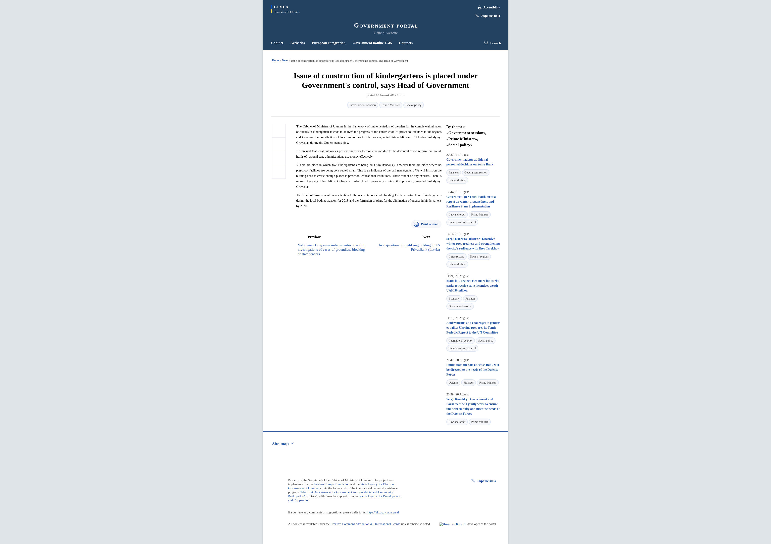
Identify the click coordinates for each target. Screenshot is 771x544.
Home (275, 60)
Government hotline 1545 (372, 43)
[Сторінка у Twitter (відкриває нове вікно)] (474, 42)
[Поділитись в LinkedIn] (279, 172)
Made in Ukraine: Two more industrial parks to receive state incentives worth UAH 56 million (472, 285)
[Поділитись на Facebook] (279, 131)
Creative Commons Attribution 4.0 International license (365, 524)
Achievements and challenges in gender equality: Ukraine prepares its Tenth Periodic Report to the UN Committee (473, 327)
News (285, 60)
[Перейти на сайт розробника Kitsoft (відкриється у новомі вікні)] (452, 527)
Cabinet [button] (277, 43)
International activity (460, 340)
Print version (430, 224)
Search (495, 43)
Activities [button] (297, 43)
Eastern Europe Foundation (332, 484)
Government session (363, 105)
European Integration (329, 43)
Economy (454, 298)
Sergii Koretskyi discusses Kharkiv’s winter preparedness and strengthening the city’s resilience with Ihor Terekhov (473, 243)
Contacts (406, 43)
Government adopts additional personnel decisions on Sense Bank (469, 162)
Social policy (413, 105)
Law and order (457, 214)
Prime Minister (391, 105)
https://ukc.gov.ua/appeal (383, 512)
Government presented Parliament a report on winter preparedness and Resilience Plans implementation (471, 201)
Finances (454, 172)
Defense (453, 382)
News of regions (479, 256)
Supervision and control (462, 222)
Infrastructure (456, 256)
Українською (490, 15)
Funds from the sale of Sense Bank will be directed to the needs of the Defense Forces (472, 369)
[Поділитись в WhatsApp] (279, 158)
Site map (280, 443)
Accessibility (491, 7)
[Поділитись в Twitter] (279, 144)
